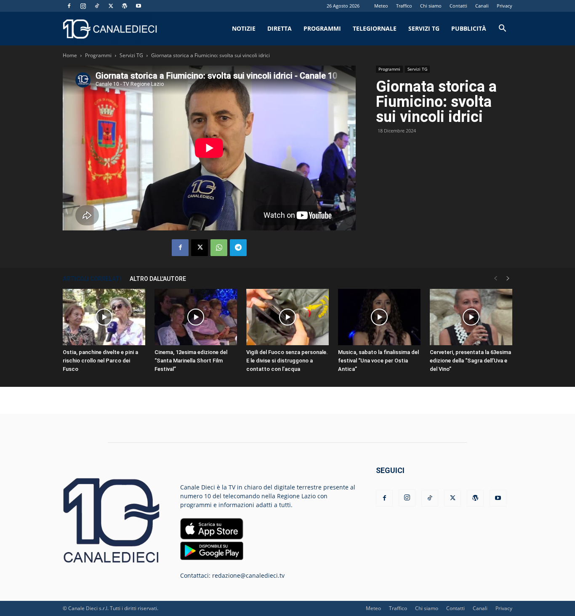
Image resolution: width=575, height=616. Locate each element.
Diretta (279, 28)
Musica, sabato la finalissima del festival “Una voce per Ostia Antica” (378, 360)
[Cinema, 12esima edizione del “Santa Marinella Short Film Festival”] (195, 317)
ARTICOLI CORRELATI (92, 278)
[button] (502, 29)
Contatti (458, 6)
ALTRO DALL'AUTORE (158, 278)
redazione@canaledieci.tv (248, 575)
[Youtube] (138, 6)
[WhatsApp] (218, 247)
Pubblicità (468, 28)
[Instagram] (83, 6)
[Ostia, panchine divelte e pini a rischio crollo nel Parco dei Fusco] (104, 317)
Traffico (404, 6)
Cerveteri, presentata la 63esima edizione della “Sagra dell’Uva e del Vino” (470, 360)
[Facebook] (69, 6)
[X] (110, 6)
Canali (482, 6)
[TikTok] (97, 6)
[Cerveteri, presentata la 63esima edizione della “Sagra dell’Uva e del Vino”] (471, 317)
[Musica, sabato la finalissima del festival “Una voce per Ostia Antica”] (379, 317)
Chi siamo (431, 6)
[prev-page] (495, 278)
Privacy (504, 6)
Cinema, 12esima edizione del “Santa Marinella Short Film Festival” (190, 360)
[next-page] (508, 278)
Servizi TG (423, 28)
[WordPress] (124, 6)
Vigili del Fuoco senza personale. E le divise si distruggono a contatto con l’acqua (287, 360)
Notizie (244, 28)
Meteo (381, 6)
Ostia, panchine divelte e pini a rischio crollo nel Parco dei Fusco (100, 360)
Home (70, 55)
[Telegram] (238, 247)
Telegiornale (375, 28)
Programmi (322, 28)
